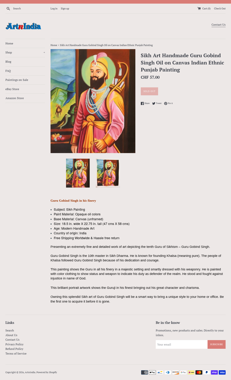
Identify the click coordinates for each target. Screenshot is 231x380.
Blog (8, 62)
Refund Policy (14, 349)
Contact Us (219, 25)
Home (9, 43)
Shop (25, 52)
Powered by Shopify (46, 372)
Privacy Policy (14, 344)
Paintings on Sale (16, 80)
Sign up (65, 8)
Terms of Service (16, 353)
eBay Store (12, 89)
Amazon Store (14, 98)
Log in (54, 8)
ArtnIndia (30, 372)
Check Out (220, 8)
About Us (11, 335)
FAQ (8, 71)
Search (9, 330)
